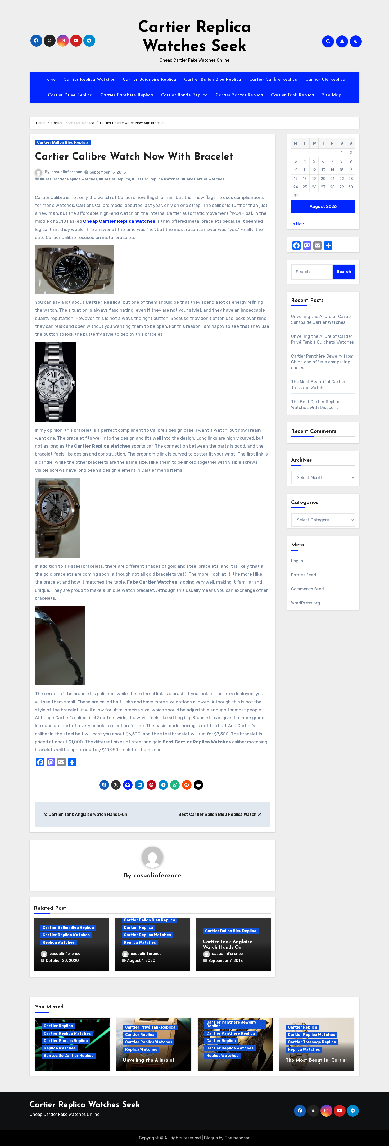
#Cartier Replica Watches (156, 179)
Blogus (211, 1137)
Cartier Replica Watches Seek (85, 1105)
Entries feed (303, 574)
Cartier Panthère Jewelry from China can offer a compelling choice (322, 362)
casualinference (66, 172)
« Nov (298, 223)
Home (49, 80)
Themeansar (237, 1137)
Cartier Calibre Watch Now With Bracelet (134, 157)
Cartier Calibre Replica (273, 80)
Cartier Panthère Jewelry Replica (231, 1024)
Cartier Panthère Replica (127, 95)
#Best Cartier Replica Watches (68, 179)
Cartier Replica (138, 927)
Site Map (331, 95)
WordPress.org (305, 603)
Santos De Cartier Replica (69, 1055)
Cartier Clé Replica (325, 80)
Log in (297, 560)
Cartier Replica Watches (89, 80)
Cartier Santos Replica (239, 95)
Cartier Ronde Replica (184, 95)
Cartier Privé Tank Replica (150, 1027)
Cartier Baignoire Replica (150, 80)
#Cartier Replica (114, 179)
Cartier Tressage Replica (312, 1042)
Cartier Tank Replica (292, 95)
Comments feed (307, 589)
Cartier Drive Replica (70, 95)
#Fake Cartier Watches (203, 179)
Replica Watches (59, 942)
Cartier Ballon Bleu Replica (212, 80)
